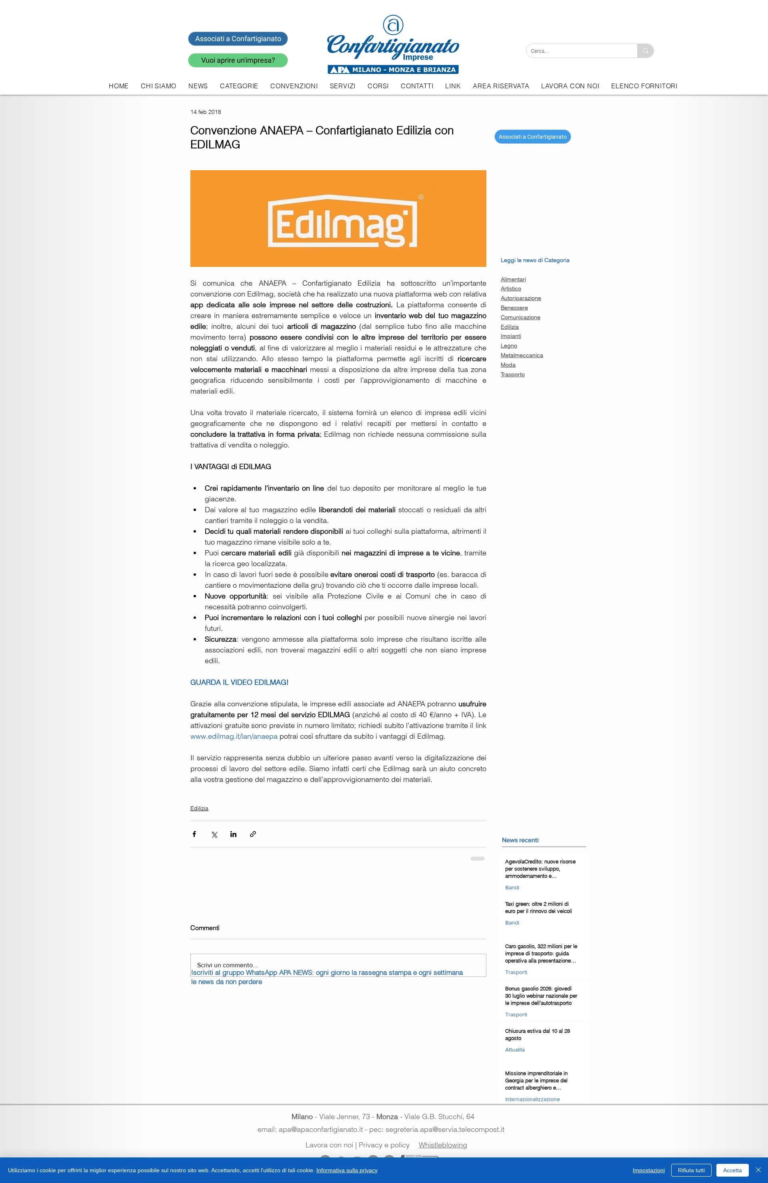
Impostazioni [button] (649, 1170)
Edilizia (199, 808)
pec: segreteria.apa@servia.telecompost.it (438, 1129)
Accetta (732, 1170)
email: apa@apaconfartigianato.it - (313, 1129)
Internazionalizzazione (532, 1099)
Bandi (512, 887)
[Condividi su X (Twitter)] (214, 834)
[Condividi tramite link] (253, 834)
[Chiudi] (758, 1170)
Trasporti (516, 972)
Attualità (515, 1049)
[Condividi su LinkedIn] (233, 834)
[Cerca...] (645, 51)
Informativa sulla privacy (347, 1170)
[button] (343, 86)
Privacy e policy (384, 1144)
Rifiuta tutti (691, 1170)
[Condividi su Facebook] (194, 834)
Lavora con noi (329, 1144)
